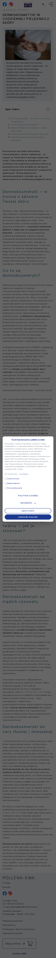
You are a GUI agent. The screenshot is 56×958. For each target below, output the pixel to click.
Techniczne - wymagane (18, 474)
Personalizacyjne (14, 488)
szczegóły (26, 503)
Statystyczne (13, 479)
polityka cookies (28, 496)
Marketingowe (13, 483)
